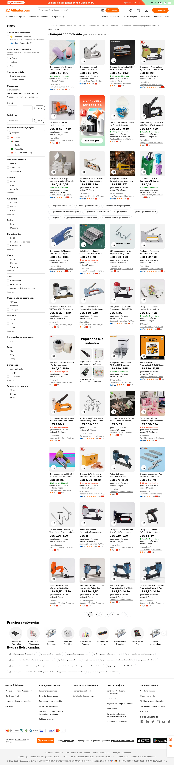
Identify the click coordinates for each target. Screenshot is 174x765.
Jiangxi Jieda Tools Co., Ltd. (91, 81)
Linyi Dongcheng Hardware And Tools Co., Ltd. (122, 196)
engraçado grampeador (62, 206)
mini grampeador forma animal (23, 654)
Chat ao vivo (112, 698)
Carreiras (9, 706)
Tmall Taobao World (74, 753)
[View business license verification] (111, 761)
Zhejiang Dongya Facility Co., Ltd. (122, 321)
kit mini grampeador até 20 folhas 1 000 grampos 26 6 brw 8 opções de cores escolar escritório (48, 672)
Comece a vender (147, 696)
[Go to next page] (128, 614)
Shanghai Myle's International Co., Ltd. (152, 142)
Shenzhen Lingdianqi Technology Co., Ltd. (92, 196)
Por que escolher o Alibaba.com (18, 691)
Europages (126, 753)
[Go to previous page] (85, 614)
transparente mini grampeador (118, 206)
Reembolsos (112, 709)
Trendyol (116, 753)
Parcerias (144, 711)
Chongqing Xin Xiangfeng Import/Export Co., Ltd (62, 324)
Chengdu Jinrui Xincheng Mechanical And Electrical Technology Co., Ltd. (92, 324)
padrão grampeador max (88, 206)
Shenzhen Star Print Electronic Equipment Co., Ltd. (62, 438)
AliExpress (48, 753)
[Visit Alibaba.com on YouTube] (163, 721)
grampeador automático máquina (66, 212)
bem (40, 108)
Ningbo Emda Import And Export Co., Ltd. (62, 269)
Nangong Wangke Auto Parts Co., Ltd (122, 269)
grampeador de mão (148, 660)
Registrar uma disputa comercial (120, 703)
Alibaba (51, 26)
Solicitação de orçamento (83, 696)
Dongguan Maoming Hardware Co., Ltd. (92, 436)
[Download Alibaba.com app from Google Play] (161, 740)
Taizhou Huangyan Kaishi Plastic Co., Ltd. (152, 195)
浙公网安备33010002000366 (131, 761)
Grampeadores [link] (54, 29)
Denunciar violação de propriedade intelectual (116, 715)
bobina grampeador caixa (146, 212)
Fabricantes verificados (83, 691)
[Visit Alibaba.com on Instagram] (158, 721)
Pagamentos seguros (48, 691)
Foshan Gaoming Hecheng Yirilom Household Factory (92, 271)
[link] (170, 739)
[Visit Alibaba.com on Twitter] (152, 721)
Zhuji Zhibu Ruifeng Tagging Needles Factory (62, 382)
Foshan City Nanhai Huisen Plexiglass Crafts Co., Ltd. (122, 432)
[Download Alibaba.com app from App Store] (143, 740)
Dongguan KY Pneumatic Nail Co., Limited (152, 85)
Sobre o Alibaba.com (14, 685)
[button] (102, 10)
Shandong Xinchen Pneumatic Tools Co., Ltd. (62, 140)
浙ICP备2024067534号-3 (156, 761)
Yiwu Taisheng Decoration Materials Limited (122, 83)
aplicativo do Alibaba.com (122, 741)
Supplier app (68, 741)
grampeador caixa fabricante (98, 212)
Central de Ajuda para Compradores (116, 692)
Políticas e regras (46, 719)
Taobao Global (98, 753)
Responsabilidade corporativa (17, 701)
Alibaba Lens (20, 739)
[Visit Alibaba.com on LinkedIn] (147, 721)
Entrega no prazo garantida (50, 701)
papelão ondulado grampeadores (117, 218)
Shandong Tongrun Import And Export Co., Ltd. (152, 269)
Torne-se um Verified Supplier (152, 706)
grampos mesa (122, 212)
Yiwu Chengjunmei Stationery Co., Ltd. (62, 87)
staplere (56, 218)
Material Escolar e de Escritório (72, 26)
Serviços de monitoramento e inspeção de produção (51, 712)
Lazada (87, 753)
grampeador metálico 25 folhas (122, 666)
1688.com (59, 753)
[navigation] (26, 320)
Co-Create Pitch (12, 696)
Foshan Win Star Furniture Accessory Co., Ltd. (122, 382)
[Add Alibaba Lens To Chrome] (45, 740)
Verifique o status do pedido (152, 701)
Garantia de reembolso (48, 696)
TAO (108, 753)
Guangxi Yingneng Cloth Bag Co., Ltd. (62, 195)
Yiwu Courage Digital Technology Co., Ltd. (152, 326)
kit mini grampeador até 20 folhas (106, 672)
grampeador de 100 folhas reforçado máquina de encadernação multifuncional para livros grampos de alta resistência (57, 666)
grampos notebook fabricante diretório (82, 218)
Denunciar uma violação (117, 721)
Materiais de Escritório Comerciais (103, 26)
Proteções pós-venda (48, 706)
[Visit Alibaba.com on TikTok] (169, 721)
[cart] (139, 11)
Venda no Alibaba (147, 691)
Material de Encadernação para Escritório (139, 26)
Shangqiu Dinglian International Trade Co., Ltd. (152, 377)
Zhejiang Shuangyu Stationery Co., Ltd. (122, 139)
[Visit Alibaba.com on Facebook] (142, 721)
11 (123, 615)
